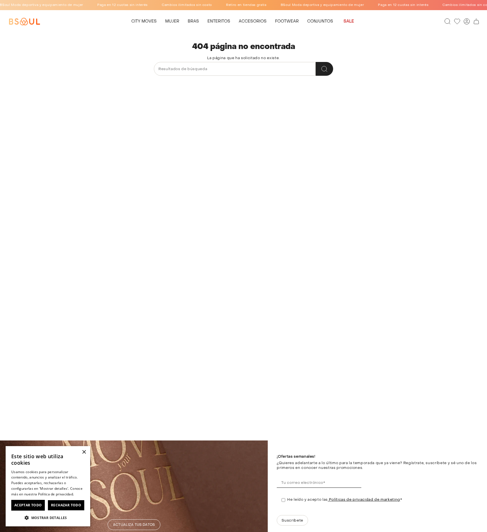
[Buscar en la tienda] (324, 69)
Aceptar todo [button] (28, 505)
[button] (172, 21)
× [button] (84, 452)
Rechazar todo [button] (66, 505)
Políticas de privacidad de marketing (364, 499)
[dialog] (48, 486)
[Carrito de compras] (476, 21)
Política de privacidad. (56, 494)
